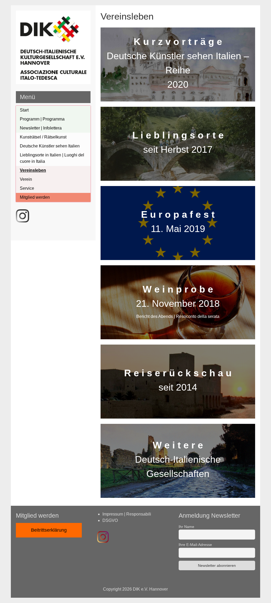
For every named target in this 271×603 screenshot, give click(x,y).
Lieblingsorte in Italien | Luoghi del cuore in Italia (52, 158)
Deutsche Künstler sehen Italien (50, 146)
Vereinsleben (33, 170)
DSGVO (110, 520)
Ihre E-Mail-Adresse (195, 544)
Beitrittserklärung (49, 530)
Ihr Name (186, 527)
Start (24, 110)
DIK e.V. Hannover (150, 589)
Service (27, 188)
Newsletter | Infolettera (41, 128)
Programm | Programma (42, 119)
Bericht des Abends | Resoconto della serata (177, 316)
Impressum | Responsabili (126, 514)
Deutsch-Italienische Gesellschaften (178, 459)
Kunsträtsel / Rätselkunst (43, 137)
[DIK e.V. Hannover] (53, 82)
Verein (26, 179)
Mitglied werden (35, 197)
